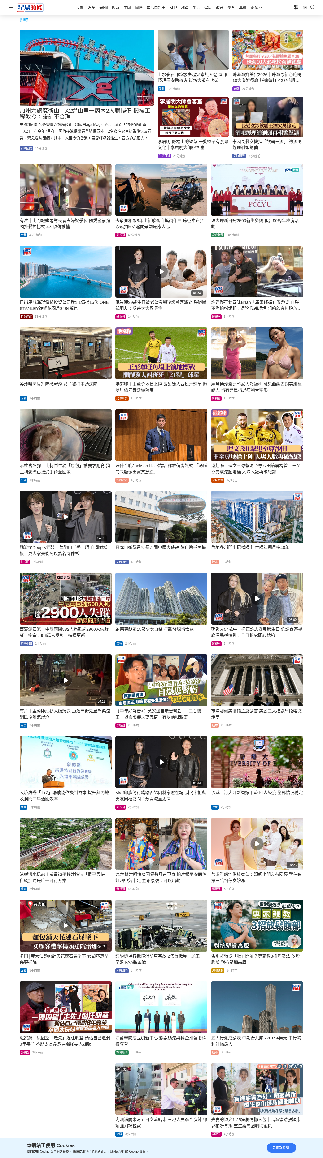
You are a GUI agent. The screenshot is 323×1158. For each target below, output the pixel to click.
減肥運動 (217, 970)
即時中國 (26, 643)
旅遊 (236, 88)
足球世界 (122, 398)
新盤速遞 (26, 316)
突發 (161, 88)
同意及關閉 (280, 1148)
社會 (23, 807)
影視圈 (120, 235)
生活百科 (164, 155)
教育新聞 (217, 235)
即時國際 (26, 148)
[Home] (30, 7)
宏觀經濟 (122, 480)
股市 (215, 562)
